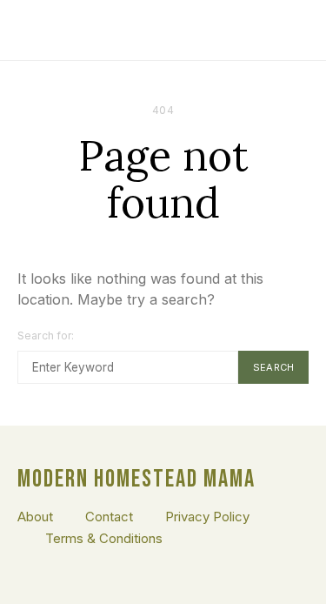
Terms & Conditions (104, 538)
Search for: (46, 335)
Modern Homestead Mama (136, 479)
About (35, 516)
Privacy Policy (207, 516)
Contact (109, 516)
